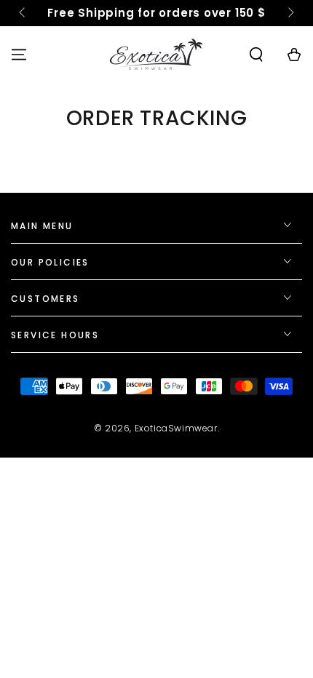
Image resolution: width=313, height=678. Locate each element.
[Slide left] (23, 13)
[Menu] (19, 54)
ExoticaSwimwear (176, 428)
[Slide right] (289, 13)
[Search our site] (256, 54)
